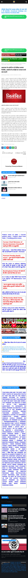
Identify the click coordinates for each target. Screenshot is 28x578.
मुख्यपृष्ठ (2, 63)
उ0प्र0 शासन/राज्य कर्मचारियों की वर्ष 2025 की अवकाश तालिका (13, 348)
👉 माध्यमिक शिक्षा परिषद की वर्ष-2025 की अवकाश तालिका (13, 347)
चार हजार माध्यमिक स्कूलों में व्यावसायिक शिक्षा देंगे (16, 175)
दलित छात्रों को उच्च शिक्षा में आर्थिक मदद (15, 187)
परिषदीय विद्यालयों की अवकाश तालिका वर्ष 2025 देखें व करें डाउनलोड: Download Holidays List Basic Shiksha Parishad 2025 (14, 11)
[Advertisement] (14, 34)
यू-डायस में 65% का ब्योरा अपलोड (13, 181)
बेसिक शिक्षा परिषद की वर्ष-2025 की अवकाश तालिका (21, 55)
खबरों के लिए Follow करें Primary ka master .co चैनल (14, 17)
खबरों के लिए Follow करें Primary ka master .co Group (14, 50)
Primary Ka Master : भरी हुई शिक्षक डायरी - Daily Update (8, 55)
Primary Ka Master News (9, 63)
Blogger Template (20, 574)
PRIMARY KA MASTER (15, 562)
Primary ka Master (6, 74)
